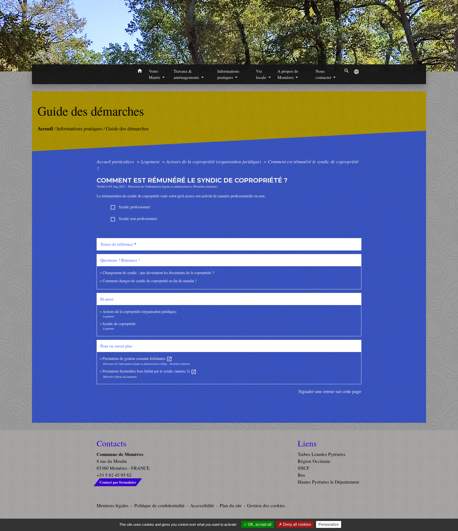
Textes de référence (116, 244)
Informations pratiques (79, 128)
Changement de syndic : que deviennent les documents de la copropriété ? (158, 272)
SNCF (303, 468)
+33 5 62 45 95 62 (114, 475)
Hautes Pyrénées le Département (328, 482)
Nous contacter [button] (324, 74)
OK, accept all (259, 524)
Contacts (111, 443)
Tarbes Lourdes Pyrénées (321, 454)
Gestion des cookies (266, 505)
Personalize (328, 524)
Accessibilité (202, 505)
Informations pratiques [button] (228, 74)
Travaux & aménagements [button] (187, 74)
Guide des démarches (127, 128)
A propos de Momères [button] (287, 74)
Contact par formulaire (117, 482)
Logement (151, 161)
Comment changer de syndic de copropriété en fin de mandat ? (150, 280)
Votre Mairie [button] (155, 74)
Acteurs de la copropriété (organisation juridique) (214, 161)
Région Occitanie (314, 461)
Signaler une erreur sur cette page (329, 391)
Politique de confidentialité (159, 505)
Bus (301, 475)
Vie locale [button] (261, 74)
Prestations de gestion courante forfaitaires (137, 358)
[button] (140, 71)
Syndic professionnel (130, 207)
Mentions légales (113, 505)
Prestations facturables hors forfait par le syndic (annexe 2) (150, 370)
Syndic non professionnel (133, 219)
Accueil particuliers (116, 161)
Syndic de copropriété (119, 323)
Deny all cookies (296, 524)
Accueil (45, 128)
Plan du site (231, 505)
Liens (307, 443)
